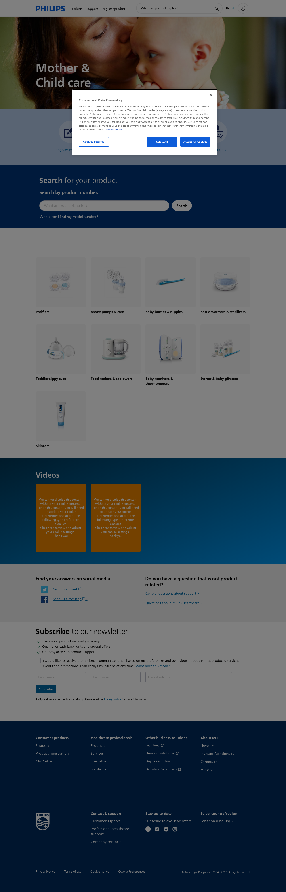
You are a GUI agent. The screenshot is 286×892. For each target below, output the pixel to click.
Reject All (162, 141)
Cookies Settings (93, 141)
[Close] (211, 95)
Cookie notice (114, 129)
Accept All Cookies (195, 141)
